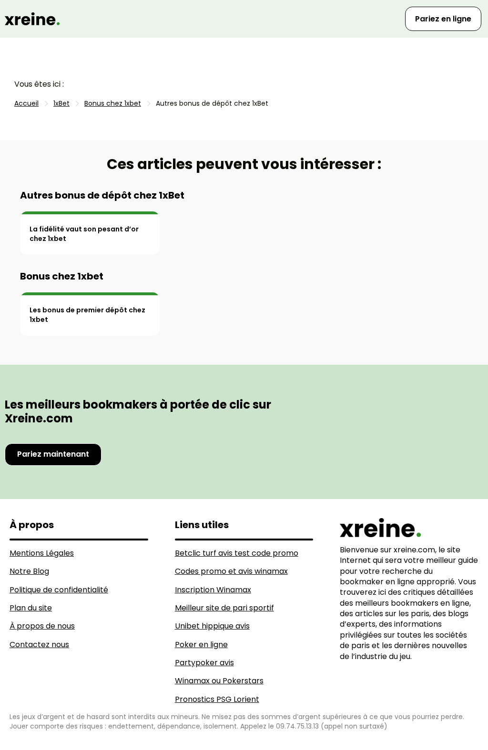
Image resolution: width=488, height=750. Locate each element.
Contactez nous (39, 644)
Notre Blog (29, 571)
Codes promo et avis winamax (231, 571)
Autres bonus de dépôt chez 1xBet (102, 195)
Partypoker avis (204, 662)
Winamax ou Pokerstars (219, 680)
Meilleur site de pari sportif (224, 607)
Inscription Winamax (213, 589)
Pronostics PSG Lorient (217, 699)
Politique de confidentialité (59, 589)
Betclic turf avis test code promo (236, 553)
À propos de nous (42, 625)
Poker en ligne (201, 644)
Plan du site (31, 607)
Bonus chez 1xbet (61, 276)
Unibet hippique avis (212, 625)
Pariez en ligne (443, 18)
